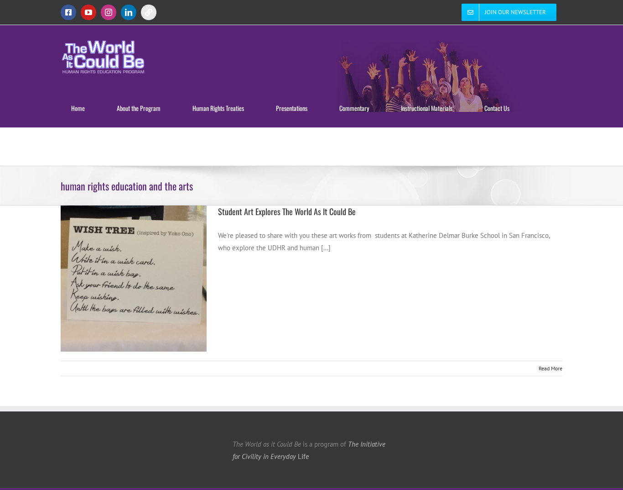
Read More (550, 368)
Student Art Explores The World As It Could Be (287, 211)
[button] (130, 146)
